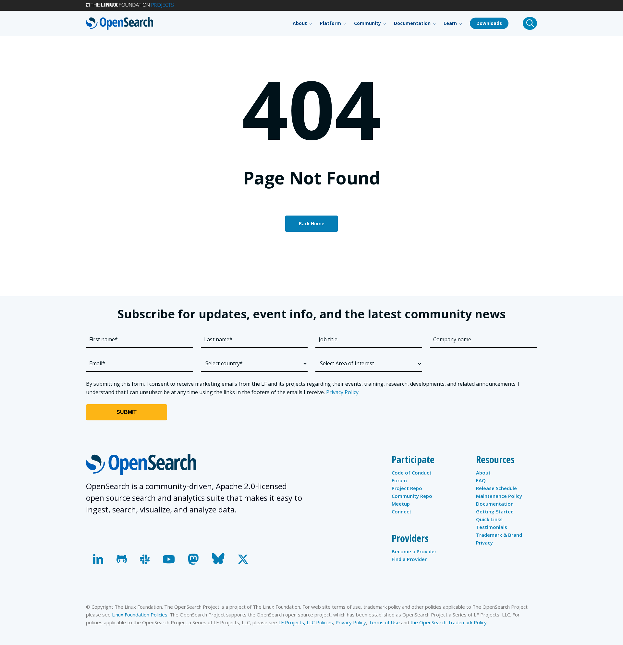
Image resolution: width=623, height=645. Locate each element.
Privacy (484, 542)
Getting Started (495, 511)
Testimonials (491, 527)
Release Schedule (496, 488)
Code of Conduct (412, 472)
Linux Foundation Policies (139, 614)
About (483, 472)
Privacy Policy (342, 392)
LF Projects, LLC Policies (305, 622)
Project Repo (407, 488)
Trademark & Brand (499, 535)
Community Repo (412, 496)
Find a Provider (409, 559)
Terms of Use (384, 622)
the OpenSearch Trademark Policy (448, 622)
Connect (401, 511)
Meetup (401, 503)
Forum (399, 480)
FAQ (481, 480)
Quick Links (489, 519)
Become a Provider (414, 551)
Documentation (495, 503)
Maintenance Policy (499, 496)
